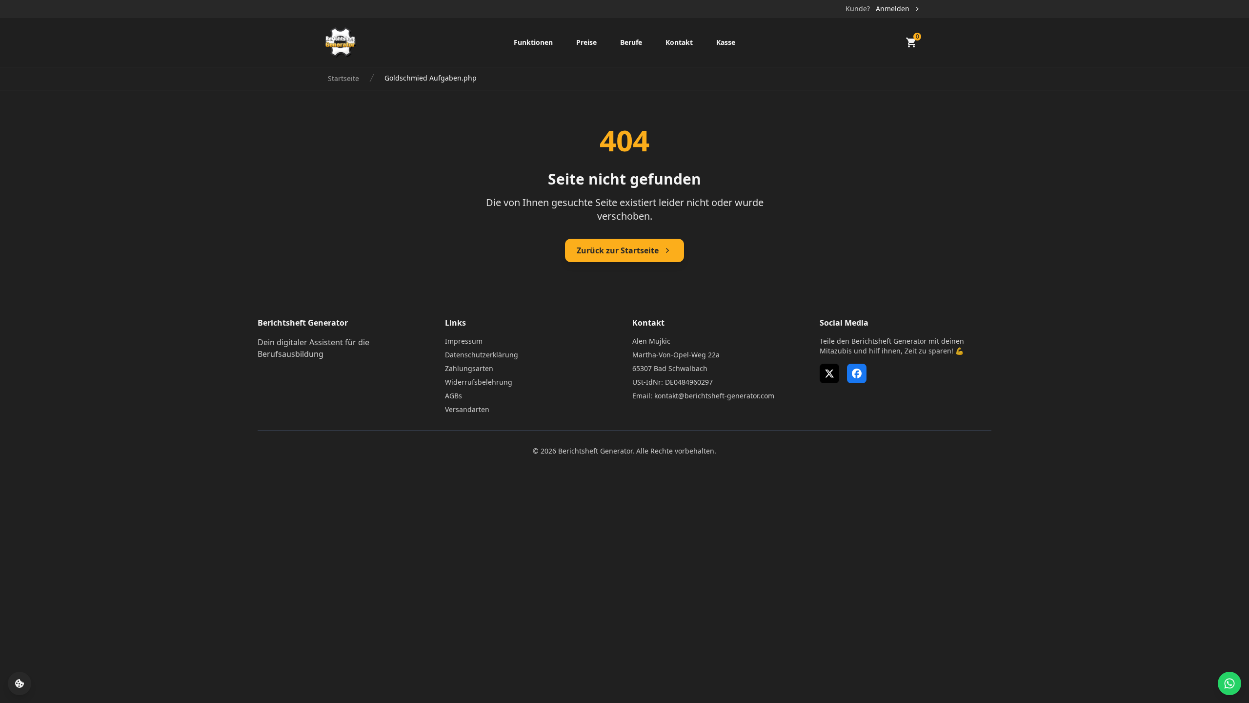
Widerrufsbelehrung (478, 382)
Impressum (464, 341)
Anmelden (892, 8)
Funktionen (533, 42)
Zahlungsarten (469, 368)
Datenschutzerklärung (481, 354)
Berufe (631, 42)
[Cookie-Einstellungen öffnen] (19, 683)
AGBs (453, 395)
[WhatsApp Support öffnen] (1229, 683)
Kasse (725, 42)
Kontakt (679, 42)
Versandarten (467, 409)
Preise (586, 42)
